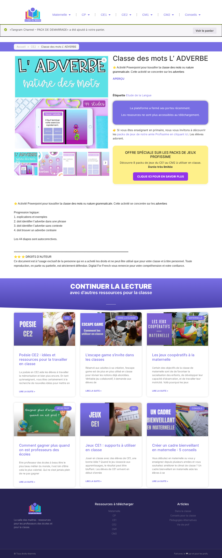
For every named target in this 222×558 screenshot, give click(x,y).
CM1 (145, 14)
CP (84, 14)
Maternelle (59, 14)
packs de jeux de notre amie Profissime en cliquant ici (152, 134)
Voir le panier (205, 30)
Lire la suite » (27, 391)
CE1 (104, 14)
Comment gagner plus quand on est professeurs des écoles (44, 449)
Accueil (21, 46)
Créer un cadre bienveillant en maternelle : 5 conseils (175, 447)
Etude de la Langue (138, 95)
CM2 (167, 14)
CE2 (125, 14)
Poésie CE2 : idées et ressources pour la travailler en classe (43, 359)
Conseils (191, 14)
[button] (105, 163)
